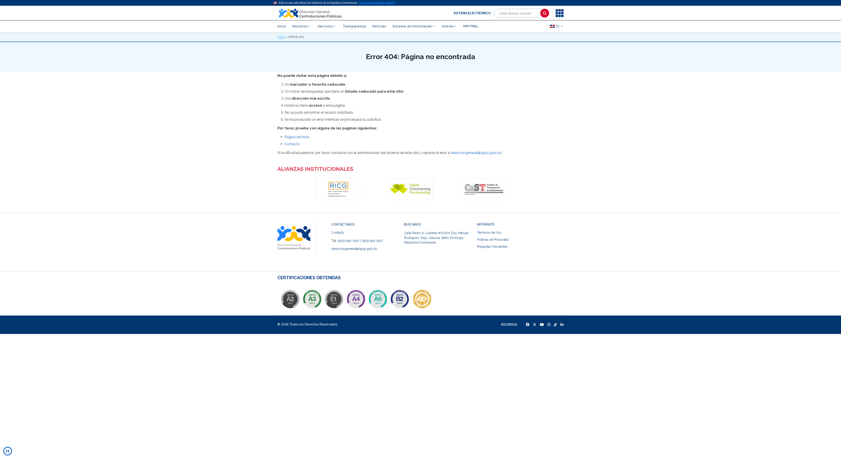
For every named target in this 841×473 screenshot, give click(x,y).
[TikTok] (555, 325)
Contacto (292, 144)
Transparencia (354, 26)
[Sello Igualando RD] (415, 299)
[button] (560, 13)
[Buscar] (544, 13)
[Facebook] (527, 325)
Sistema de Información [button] (412, 26)
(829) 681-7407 (372, 241)
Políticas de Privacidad (493, 239)
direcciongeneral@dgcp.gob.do (476, 153)
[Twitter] (534, 325)
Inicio (281, 26)
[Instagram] (548, 325)
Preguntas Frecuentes (492, 246)
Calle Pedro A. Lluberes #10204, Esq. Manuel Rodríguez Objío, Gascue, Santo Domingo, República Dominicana (436, 237)
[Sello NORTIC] (290, 299)
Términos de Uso (489, 232)
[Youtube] (542, 325)
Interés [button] (448, 26)
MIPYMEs (470, 26)
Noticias (379, 26)
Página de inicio (296, 137)
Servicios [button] (325, 26)
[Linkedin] (562, 325)
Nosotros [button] (300, 26)
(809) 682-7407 (348, 241)
